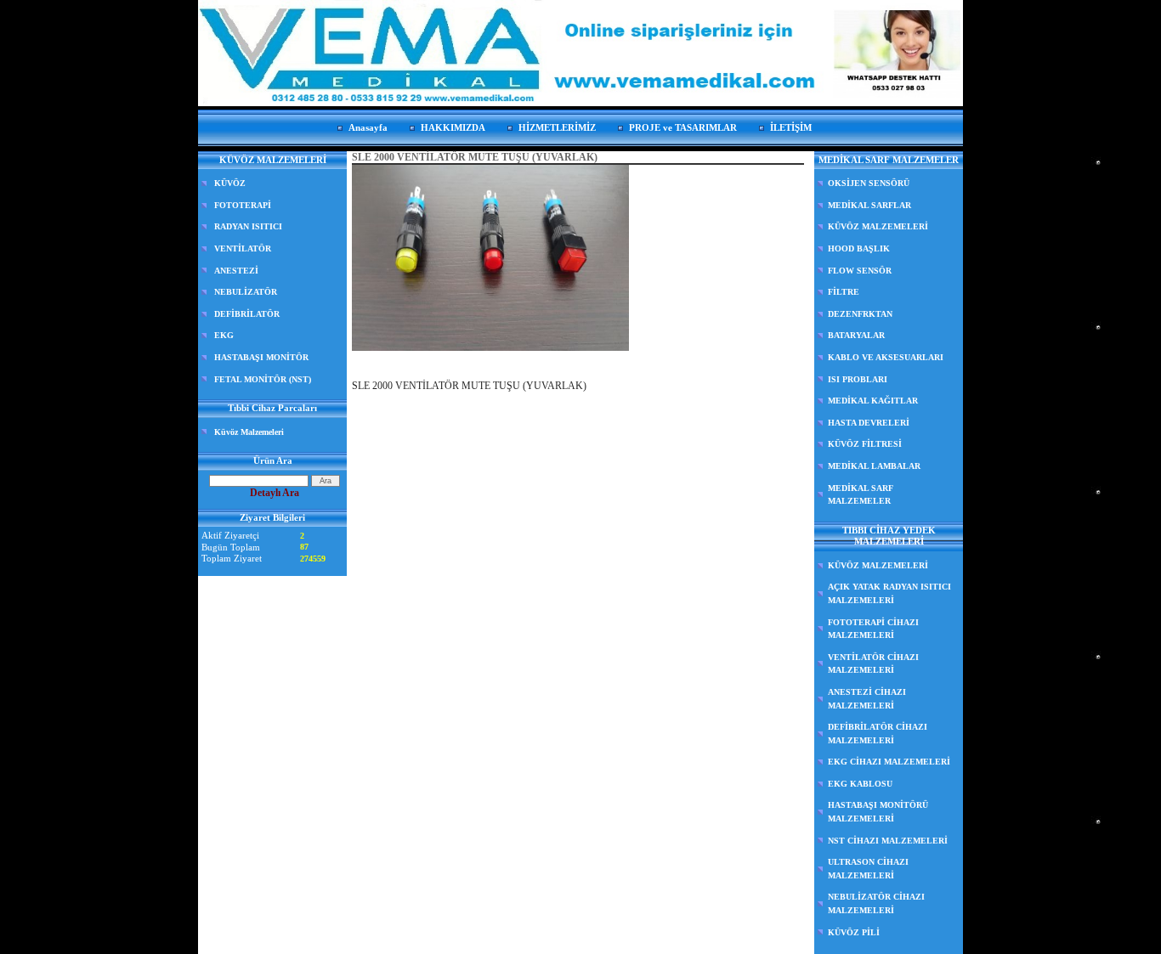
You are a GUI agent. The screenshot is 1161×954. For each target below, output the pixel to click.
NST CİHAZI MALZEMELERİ (888, 840)
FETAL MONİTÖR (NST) (262, 379)
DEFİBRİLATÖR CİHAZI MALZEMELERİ (877, 733)
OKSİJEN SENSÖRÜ (868, 183)
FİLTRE (843, 291)
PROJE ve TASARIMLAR (683, 127)
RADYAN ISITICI (248, 226)
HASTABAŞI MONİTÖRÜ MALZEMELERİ (878, 811)
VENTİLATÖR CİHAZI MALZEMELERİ (873, 663)
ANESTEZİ (236, 270)
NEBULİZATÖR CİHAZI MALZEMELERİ (876, 903)
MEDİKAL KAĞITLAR (873, 400)
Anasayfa (368, 127)
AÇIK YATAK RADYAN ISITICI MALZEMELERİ (889, 593)
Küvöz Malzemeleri (249, 432)
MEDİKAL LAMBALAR (874, 466)
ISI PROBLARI (857, 379)
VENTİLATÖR (242, 248)
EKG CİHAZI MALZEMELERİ (889, 761)
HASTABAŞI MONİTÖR (261, 357)
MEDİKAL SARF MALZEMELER (860, 494)
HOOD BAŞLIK (859, 248)
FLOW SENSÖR (860, 270)
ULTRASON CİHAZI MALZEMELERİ (868, 868)
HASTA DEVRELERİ (868, 422)
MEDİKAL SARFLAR (869, 205)
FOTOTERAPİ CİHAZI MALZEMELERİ (873, 629)
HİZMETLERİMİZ (557, 127)
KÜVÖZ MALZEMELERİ (878, 226)
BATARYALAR (856, 335)
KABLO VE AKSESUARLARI (885, 357)
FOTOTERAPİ (242, 205)
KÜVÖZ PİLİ (854, 932)
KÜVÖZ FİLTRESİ (865, 444)
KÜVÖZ (230, 183)
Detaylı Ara (274, 493)
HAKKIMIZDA (453, 127)
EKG (224, 335)
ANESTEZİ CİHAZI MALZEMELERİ (867, 698)
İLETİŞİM (791, 127)
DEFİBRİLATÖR (247, 314)
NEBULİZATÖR (245, 291)
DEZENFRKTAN (860, 314)
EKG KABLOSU (860, 783)
